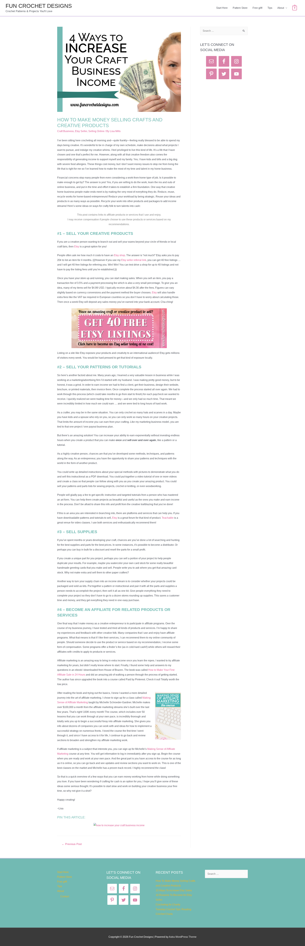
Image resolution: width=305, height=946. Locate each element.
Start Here (222, 8)
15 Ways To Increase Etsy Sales (174, 890)
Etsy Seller (81, 131)
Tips (270, 8)
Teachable (167, 517)
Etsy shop (119, 255)
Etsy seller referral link (133, 260)
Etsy (76, 246)
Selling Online (96, 131)
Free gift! (257, 8)
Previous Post (72, 844)
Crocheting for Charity (168, 904)
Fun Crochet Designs (39, 6)
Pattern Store (240, 8)
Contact (64, 896)
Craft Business (65, 131)
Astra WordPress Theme (183, 936)
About (280, 8)
